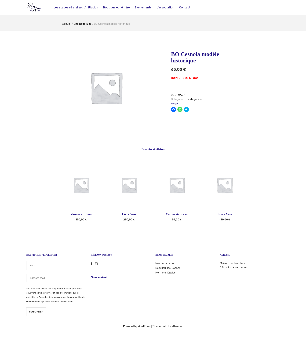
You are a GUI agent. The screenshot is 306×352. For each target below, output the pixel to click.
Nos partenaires (164, 263)
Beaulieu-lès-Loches (167, 267)
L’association (165, 7)
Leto (164, 326)
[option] (106, 87)
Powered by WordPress (136, 326)
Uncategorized (82, 23)
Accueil (66, 23)
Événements (143, 7)
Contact (184, 7)
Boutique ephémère (116, 7)
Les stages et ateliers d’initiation (75, 7)
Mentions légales (165, 272)
